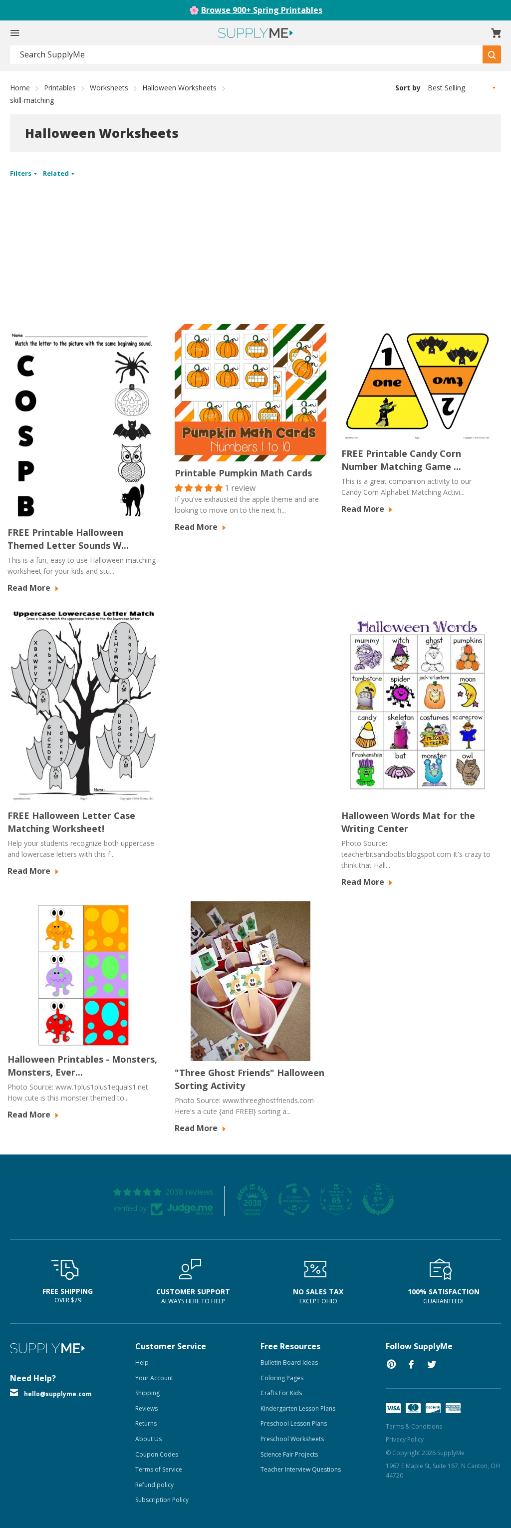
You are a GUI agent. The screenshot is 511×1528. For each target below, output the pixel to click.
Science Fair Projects (289, 1454)
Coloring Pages (281, 1378)
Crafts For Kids (281, 1393)
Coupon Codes (156, 1454)
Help (142, 1362)
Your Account (154, 1378)
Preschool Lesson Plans (293, 1423)
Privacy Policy (405, 1439)
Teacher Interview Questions (300, 1469)
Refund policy (154, 1485)
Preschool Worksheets (292, 1439)
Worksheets (109, 87)
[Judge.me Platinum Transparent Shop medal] (294, 1199)
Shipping (147, 1393)
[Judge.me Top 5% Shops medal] (378, 1199)
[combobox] (246, 54)
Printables (60, 87)
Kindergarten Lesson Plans (297, 1408)
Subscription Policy (162, 1500)
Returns (146, 1423)
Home (20, 87)
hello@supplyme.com (58, 1394)
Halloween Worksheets (179, 87)
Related (56, 173)
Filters (21, 173)
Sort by (408, 87)
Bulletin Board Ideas (289, 1362)
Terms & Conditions (414, 1426)
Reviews (146, 1408)
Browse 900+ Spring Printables (261, 9)
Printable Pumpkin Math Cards (243, 473)
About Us (148, 1439)
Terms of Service (158, 1469)
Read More (29, 587)
